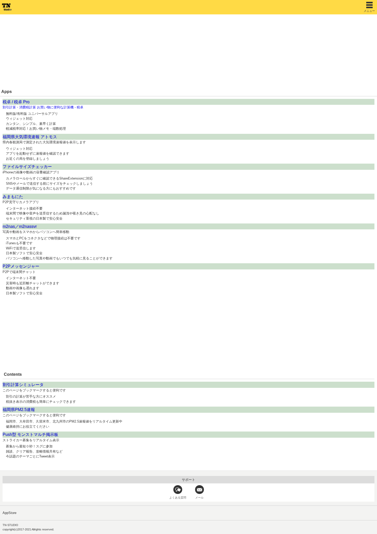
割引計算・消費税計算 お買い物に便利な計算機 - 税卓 (43, 107)
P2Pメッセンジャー (21, 266)
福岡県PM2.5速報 (19, 409)
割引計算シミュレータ (23, 384)
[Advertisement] (154, 51)
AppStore (9, 513)
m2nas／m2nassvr (20, 226)
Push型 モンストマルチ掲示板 (30, 434)
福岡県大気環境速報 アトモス (30, 137)
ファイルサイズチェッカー (27, 166)
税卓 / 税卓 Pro (16, 102)
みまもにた (13, 196)
